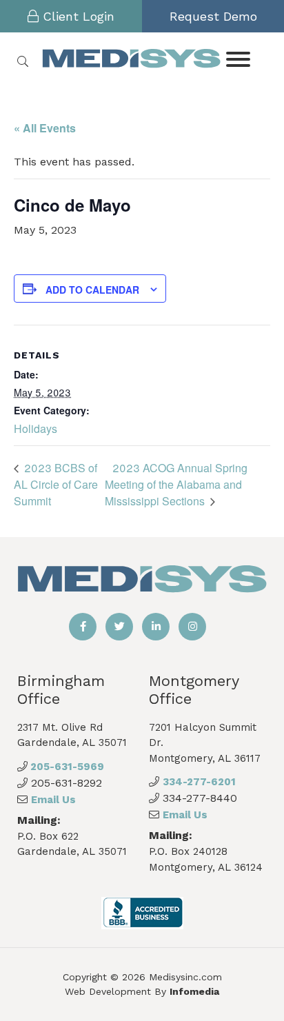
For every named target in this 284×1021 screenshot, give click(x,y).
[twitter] (119, 626)
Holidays (35, 428)
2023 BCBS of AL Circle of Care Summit (56, 484)
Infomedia (194, 991)
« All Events (45, 128)
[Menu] (237, 58)
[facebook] (83, 626)
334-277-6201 (199, 782)
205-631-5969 (66, 766)
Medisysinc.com (185, 976)
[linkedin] (156, 626)
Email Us (53, 799)
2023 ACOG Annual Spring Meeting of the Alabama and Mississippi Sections (176, 484)
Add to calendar (92, 289)
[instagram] (192, 626)
